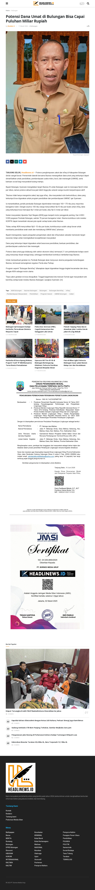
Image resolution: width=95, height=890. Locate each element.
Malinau (37, 844)
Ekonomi (9, 850)
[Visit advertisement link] (47, 446)
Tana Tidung (68, 853)
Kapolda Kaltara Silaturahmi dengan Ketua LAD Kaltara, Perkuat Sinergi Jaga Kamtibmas (47, 720)
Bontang (9, 841)
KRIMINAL (38, 835)
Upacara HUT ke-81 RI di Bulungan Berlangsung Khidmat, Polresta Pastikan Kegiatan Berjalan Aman (46, 364)
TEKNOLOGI (67, 859)
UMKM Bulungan (61, 294)
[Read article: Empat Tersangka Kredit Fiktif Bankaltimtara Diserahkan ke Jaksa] (47, 679)
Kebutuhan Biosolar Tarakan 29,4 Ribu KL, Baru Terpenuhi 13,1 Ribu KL (39, 742)
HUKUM (9, 856)
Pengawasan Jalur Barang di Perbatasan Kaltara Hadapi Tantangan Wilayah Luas (44, 735)
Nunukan (37, 850)
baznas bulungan (30, 290)
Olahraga (37, 853)
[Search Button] (88, 3)
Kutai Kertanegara (41, 841)
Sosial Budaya (68, 850)
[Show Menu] (7, 3)
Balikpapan (10, 832)
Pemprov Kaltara (40, 865)
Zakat (71, 294)
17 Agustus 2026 (41, 370)
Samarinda (67, 847)
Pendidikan (34, 294)
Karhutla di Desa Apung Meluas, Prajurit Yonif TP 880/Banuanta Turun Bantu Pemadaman (19, 362)
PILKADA (66, 841)
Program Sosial (46, 294)
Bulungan (14, 10)
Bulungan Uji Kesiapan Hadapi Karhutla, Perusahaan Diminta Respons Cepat (18, 329)
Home (8, 10)
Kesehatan (38, 832)
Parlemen (38, 862)
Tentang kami (11, 817)
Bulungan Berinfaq (56, 290)
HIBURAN (9, 853)
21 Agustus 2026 (12, 334)
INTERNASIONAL (12, 859)
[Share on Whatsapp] (16, 161)
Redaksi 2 (11, 26)
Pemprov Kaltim (69, 832)
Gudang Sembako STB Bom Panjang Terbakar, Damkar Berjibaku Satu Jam (41, 728)
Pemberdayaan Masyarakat (17, 294)
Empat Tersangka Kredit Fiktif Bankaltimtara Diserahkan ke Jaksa (33, 711)
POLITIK (66, 844)
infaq (68, 290)
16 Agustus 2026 (70, 368)
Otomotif (37, 859)
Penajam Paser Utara (71, 835)
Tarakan (66, 856)
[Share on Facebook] (8, 161)
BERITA (8, 838)
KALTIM (9, 865)
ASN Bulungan (16, 290)
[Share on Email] (25, 161)
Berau (8, 835)
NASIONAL (38, 847)
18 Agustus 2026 (70, 334)
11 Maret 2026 (23, 26)
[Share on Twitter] (12, 161)
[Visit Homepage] (43, 3)
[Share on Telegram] (20, 161)
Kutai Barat (38, 838)
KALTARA (9, 862)
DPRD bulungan (12, 847)
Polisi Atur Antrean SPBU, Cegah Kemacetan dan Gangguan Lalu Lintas (45, 329)
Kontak (8, 811)
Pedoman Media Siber (14, 820)
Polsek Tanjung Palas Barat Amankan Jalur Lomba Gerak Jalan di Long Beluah (75, 329)
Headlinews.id (27, 172)
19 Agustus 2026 (41, 334)
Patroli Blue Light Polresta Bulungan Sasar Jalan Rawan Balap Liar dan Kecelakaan (75, 362)
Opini (36, 856)
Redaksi (9, 814)
